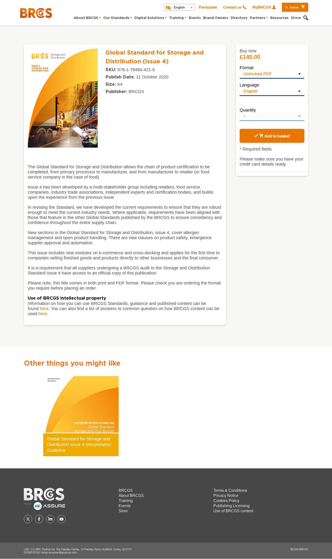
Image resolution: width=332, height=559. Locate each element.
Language (249, 85)
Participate (208, 7)
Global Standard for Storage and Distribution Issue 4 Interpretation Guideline (79, 444)
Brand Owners (215, 18)
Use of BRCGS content (233, 511)
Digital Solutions (149, 18)
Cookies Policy (226, 501)
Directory (239, 18)
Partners (257, 18)
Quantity (248, 110)
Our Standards (116, 18)
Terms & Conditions (230, 490)
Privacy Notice (225, 495)
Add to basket (277, 135)
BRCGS (126, 490)
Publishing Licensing (231, 506)
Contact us (232, 7)
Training (176, 18)
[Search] (305, 18)
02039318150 (32, 552)
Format (246, 67)
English (179, 7)
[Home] (36, 13)
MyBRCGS (262, 7)
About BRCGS (86, 18)
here (44, 308)
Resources (279, 18)
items (292, 7)
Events (195, 18)
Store (296, 18)
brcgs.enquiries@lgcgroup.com (59, 552)
